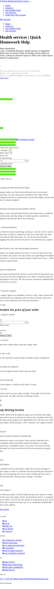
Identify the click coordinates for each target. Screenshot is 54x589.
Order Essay (4, 78)
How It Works (7, 528)
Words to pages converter (12, 550)
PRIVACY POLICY (8, 562)
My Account (20, 15)
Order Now (10, 15)
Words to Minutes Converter (13, 553)
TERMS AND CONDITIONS (12, 564)
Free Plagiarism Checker (12, 540)
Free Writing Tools (13, 10)
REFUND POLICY (8, 570)
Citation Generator (10, 543)
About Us (9, 8)
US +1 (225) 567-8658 (9, 579)
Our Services (10, 12)
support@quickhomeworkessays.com (33, 579)
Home (7, 5)
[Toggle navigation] (30, 1)
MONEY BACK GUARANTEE (12, 567)
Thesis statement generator (13, 545)
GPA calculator (8, 548)
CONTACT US (7, 526)
